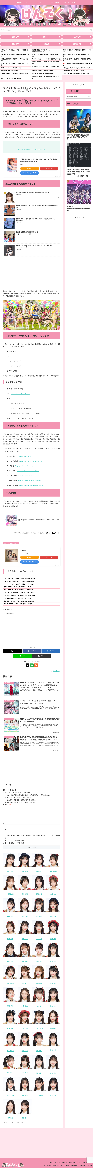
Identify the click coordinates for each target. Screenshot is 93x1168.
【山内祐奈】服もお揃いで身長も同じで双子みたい (76, 73)
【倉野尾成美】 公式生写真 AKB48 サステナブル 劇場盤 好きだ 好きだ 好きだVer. (38, 160)
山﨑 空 (39, 1006)
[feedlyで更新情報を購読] (32, 665)
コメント (46, 37)
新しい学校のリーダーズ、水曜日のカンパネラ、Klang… (19, 587)
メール (5, 829)
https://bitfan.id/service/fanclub (30, 461)
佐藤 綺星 (53, 961)
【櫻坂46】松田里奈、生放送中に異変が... (43, 70)
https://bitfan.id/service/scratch (29, 480)
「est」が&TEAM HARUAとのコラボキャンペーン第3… (18, 598)
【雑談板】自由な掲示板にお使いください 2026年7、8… (77, 64)
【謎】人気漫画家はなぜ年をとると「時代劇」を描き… (14, 59)
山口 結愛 (39, 1051)
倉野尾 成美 (10, 894)
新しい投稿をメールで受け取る (14, 843)
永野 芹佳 (25, 916)
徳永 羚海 (10, 916)
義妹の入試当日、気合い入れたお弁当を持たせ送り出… (76, 55)
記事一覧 (64, 1162)
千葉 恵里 (53, 916)
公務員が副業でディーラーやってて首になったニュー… (14, 74)
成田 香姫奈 (10, 1051)
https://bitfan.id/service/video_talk (31, 485)
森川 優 (10, 1118)
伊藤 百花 (53, 1050)
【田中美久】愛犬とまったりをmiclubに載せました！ (77, 68)
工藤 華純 (25, 1028)
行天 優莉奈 (53, 871)
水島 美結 (25, 1006)
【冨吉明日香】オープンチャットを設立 (73, 70)
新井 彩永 (10, 1028)
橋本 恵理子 (10, 983)
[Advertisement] (31, 274)
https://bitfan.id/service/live (28, 475)
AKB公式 (46, 44)
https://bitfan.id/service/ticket (28, 471)
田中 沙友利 (39, 1095)
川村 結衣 (25, 1072)
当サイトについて (55, 1162)
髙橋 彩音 (53, 894)
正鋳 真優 (10, 1006)
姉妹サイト (77, 44)
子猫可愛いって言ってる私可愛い (10, 70)
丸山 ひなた (10, 1095)
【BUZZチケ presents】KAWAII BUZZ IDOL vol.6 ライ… (19, 595)
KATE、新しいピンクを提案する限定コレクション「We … (19, 592)
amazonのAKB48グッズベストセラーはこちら (31, 149)
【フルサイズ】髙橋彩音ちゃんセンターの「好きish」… (45, 55)
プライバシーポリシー (85, 1162)
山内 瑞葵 (53, 939)
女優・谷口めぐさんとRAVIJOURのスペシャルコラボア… (19, 589)
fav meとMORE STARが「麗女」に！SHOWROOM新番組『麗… (19, 581)
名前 (4, 823)
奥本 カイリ (10, 1072)
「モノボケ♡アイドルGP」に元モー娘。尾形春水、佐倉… (19, 578)
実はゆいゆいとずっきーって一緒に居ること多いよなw (46, 59)
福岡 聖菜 (25, 871)
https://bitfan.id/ (25, 456)
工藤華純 (23, 550)
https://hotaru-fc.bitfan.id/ (20, 394)
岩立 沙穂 (10, 871)
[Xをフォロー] (27, 665)
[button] (91, 30)
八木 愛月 (25, 1051)
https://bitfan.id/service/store (26, 466)
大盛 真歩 (25, 961)
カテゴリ (15, 44)
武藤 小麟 (39, 939)
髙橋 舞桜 (25, 1095)
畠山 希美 (25, 983)
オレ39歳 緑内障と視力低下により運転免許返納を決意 (77, 59)
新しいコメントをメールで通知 (14, 840)
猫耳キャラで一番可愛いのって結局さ (11, 78)
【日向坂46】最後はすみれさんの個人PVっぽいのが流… (45, 77)
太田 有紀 (39, 961)
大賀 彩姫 (39, 1073)
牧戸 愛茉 (53, 1095)
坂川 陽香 (25, 894)
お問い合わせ (73, 1162)
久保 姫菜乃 (39, 1028)
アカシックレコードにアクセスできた (11, 68)
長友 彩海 (25, 939)
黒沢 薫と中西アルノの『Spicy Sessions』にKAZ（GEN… (19, 601)
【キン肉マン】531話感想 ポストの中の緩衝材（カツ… (15, 50)
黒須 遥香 (10, 939)
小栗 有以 (39, 871)
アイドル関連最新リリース (11, 543)
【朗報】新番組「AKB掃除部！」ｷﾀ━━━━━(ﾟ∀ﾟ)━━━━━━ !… (45, 50)
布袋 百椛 (53, 983)
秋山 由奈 (53, 1006)
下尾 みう (39, 894)
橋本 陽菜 (39, 916)
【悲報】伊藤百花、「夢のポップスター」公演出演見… (45, 62)
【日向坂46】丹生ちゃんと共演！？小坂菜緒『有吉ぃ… (45, 67)
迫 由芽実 (53, 1028)
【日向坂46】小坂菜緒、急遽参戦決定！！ (43, 73)
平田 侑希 (39, 983)
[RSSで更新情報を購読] (36, 665)
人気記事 (77, 37)
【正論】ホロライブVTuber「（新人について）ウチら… (14, 64)
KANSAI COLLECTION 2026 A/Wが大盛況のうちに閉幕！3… (19, 604)
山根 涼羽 (10, 961)
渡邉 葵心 (25, 1118)
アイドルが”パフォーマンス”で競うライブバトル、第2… (19, 584)
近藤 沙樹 (53, 1073)
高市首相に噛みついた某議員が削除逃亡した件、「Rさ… (77, 50)
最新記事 (15, 37)
